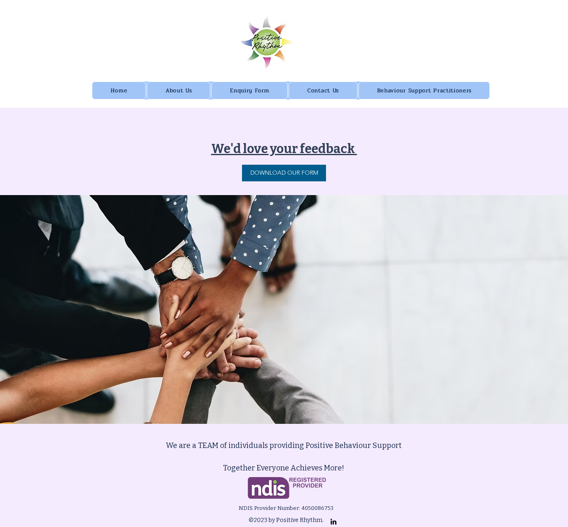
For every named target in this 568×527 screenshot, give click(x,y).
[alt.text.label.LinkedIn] (333, 521)
